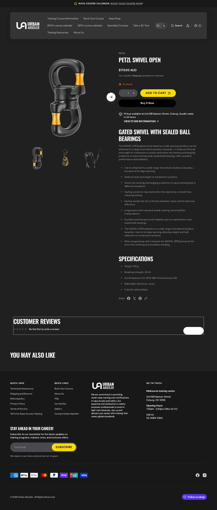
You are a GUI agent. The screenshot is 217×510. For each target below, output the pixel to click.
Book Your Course (63, 388)
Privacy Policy (17, 403)
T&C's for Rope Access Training (26, 413)
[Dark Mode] (161, 25)
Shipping (136, 75)
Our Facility (60, 403)
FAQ (56, 398)
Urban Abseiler (26, 497)
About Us (59, 393)
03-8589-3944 (154, 418)
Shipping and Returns (21, 393)
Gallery (58, 408)
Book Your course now (126, 3)
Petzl (122, 53)
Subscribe (64, 447)
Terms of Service (19, 408)
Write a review (193, 330)
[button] (176, 25)
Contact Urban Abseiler (66, 413)
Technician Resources (22, 388)
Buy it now (147, 103)
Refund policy (17, 398)
